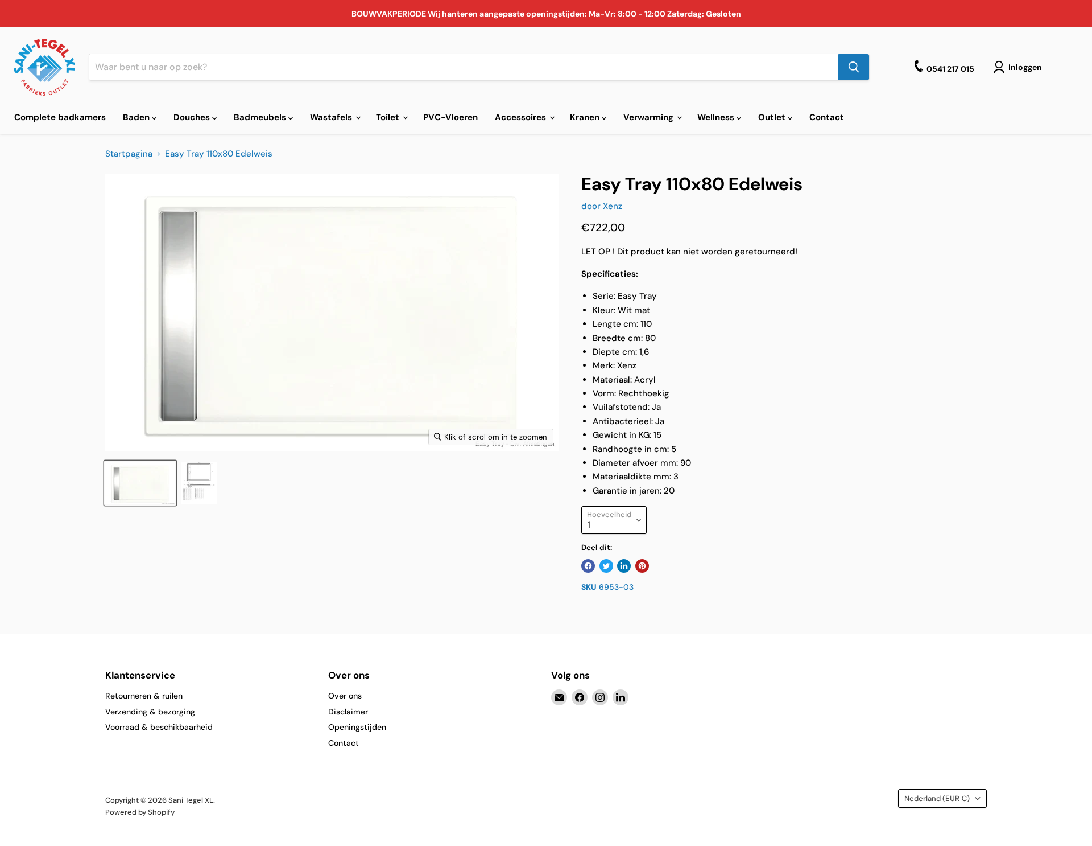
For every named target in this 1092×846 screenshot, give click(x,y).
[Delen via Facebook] (588, 566)
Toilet (389, 117)
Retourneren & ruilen (144, 696)
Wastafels (332, 117)
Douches (192, 117)
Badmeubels (261, 117)
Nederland (937, 798)
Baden (137, 117)
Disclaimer (348, 712)
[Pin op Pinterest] (642, 566)
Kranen (586, 117)
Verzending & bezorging (150, 712)
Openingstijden (357, 727)
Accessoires (521, 117)
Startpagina (128, 154)
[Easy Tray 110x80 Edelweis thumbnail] (140, 483)
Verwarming (649, 117)
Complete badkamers (60, 117)
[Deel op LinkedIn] (624, 566)
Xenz (612, 206)
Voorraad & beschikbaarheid (159, 727)
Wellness (717, 117)
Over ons (345, 696)
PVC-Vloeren (450, 117)
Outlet (773, 117)
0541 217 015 (950, 69)
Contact (826, 117)
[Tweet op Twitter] (606, 566)
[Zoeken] (853, 67)
